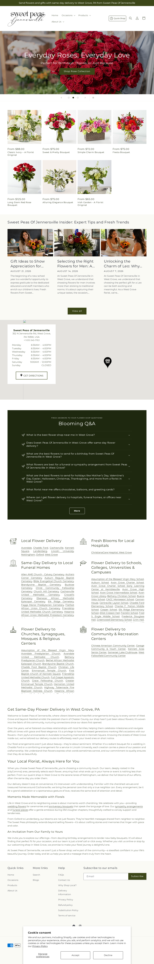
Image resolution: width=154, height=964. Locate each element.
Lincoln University (62, 551)
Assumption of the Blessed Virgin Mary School (117, 579)
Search (36, 874)
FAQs (61, 874)
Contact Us (64, 880)
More (77, 510)
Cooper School (108, 609)
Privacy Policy (40, 946)
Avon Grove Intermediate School (118, 592)
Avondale (26, 547)
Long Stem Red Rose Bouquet (19, 203)
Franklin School (129, 612)
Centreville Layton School (114, 602)
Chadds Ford (40, 547)
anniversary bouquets (61, 806)
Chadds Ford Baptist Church (38, 667)
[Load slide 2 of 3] (73, 97)
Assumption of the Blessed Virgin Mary (47, 650)
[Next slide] (85, 97)
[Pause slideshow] (92, 97)
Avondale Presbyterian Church (40, 653)
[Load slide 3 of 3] (77, 97)
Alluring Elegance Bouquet (58, 202)
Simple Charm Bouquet (91, 152)
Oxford (40, 554)
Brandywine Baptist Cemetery (41, 584)
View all (77, 310)
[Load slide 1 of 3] (68, 97)
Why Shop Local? (67, 885)
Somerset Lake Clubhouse (122, 652)
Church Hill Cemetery (46, 591)
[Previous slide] (61, 97)
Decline (108, 955)
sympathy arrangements (129, 806)
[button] (68, 15)
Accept (75, 955)
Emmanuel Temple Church (49, 670)
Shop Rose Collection (77, 71)
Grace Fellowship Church (47, 680)
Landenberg (40, 551)
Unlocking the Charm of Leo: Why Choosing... (122, 263)
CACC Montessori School (120, 599)
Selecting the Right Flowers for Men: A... (76, 263)
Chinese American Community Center (113, 645)
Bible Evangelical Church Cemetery (53, 581)
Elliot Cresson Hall (110, 612)
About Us (12, 890)
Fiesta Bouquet (121, 152)
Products (12, 885)
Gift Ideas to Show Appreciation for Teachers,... (28, 263)
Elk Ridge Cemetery (61, 601)
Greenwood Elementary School (114, 619)
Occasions (13, 880)
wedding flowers (17, 806)
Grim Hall (138, 619)
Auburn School (100, 582)
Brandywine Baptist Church (58, 663)
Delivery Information (64, 892)
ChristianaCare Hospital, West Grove (111, 552)
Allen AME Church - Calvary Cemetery (42, 574)
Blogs (36, 880)
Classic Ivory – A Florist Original (21, 153)
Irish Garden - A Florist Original (90, 203)
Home (11, 874)
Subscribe (137, 876)
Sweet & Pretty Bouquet (56, 152)
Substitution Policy (68, 910)
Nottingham (28, 554)
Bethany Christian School (121, 596)
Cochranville (56, 547)
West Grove (51, 554)
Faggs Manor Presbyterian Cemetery (42, 604)
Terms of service (66, 915)
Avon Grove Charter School (127, 582)
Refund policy (65, 905)
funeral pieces (20, 809)
